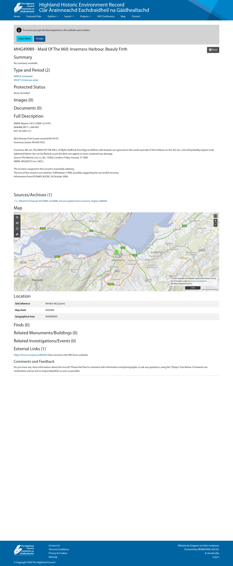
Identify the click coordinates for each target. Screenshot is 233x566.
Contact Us (54, 546)
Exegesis (194, 546)
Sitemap (53, 557)
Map (123, 16)
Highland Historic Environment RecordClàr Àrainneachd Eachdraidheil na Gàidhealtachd (94, 8)
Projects (84, 16)
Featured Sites (33, 16)
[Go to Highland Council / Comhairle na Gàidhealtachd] (24, 6)
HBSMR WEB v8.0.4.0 (208, 549)
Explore (52, 16)
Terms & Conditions (59, 549)
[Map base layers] (17, 223)
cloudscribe (213, 553)
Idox (205, 546)
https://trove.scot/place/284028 (30, 355)
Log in (216, 557)
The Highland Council (43, 562)
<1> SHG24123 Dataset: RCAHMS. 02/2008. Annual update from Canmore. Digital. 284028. (60, 201)
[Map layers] (17, 217)
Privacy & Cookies (58, 553)
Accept (39, 38)
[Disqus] (116, 417)
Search (68, 16)
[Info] (17, 229)
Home (17, 16)
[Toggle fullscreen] (215, 216)
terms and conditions (198, 281)
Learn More (25, 38)
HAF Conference (105, 16)
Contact (136, 16)
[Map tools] (17, 234)
